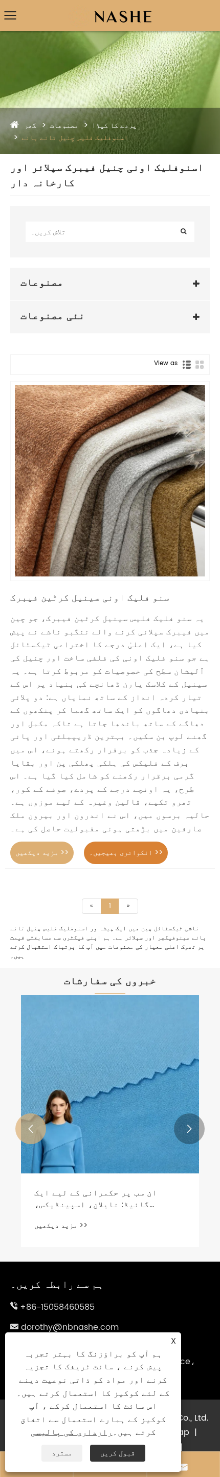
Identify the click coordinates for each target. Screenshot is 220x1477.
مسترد (62, 1453)
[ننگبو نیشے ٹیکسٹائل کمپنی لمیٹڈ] (110, 8)
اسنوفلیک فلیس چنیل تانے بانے (74, 138)
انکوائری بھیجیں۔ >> (126, 853)
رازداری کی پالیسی (72, 1432)
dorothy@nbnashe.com (70, 1327)
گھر (30, 125)
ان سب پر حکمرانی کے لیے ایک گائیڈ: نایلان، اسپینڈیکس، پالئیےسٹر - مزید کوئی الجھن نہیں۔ (98, 1198)
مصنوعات (64, 125)
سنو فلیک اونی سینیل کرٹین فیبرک (89, 598)
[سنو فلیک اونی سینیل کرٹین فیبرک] (110, 481)
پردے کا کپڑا (114, 125)
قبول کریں (117, 1453)
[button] (30, 1128)
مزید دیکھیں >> (42, 853)
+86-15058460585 (57, 1307)
